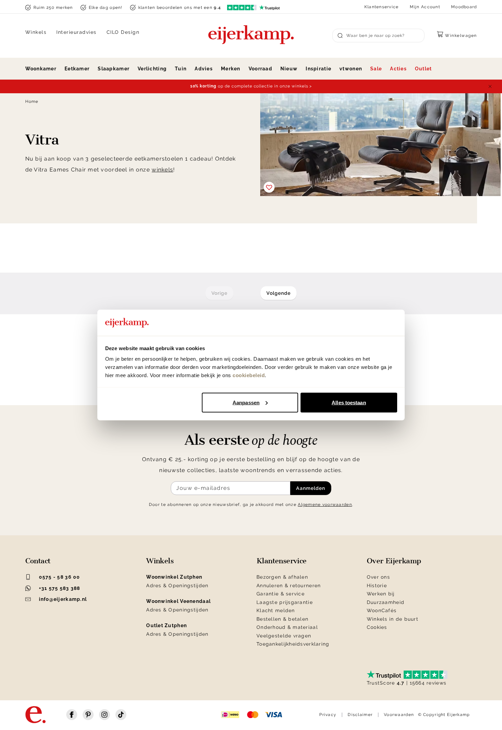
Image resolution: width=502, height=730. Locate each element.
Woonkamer (41, 68)
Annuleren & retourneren (288, 585)
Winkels (36, 32)
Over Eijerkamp (394, 561)
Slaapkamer (113, 68)
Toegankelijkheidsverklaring (293, 644)
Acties (398, 68)
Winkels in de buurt (392, 619)
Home (32, 101)
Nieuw (288, 68)
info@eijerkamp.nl (63, 599)
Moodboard (464, 6)
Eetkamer (77, 68)
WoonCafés (382, 610)
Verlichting (152, 68)
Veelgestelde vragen (283, 635)
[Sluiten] (490, 86)
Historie (377, 585)
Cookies (377, 627)
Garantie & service (280, 593)
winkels (162, 169)
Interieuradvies (76, 32)
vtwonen (350, 68)
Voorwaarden (399, 715)
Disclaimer (360, 715)
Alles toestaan (349, 402)
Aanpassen (246, 402)
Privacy (327, 715)
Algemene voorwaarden (325, 504)
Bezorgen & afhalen (282, 577)
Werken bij (381, 593)
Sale (376, 68)
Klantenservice (381, 6)
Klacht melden (275, 610)
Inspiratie (318, 68)
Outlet (423, 68)
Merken (230, 68)
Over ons (378, 577)
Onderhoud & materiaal (287, 627)
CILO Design (123, 32)
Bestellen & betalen (282, 619)
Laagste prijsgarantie (284, 602)
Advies (204, 68)
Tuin (180, 68)
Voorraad (260, 68)
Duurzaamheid (385, 602)
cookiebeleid (249, 375)
